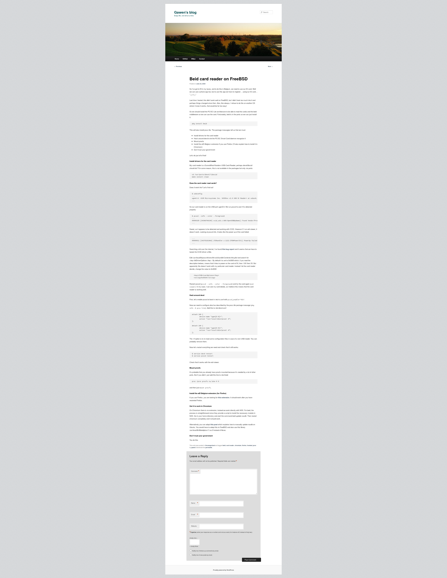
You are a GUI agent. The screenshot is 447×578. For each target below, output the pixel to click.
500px (193, 59)
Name (194, 503)
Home (177, 59)
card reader (230, 445)
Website (194, 526)
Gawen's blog (185, 12)
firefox (244, 445)
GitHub (185, 59)
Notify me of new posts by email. (202, 555)
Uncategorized (210, 445)
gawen (193, 447)
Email (194, 514)
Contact (202, 59)
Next (270, 66)
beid (224, 445)
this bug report (228, 249)
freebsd (249, 445)
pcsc (254, 445)
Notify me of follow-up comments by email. (205, 551)
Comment (195, 471)
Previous (178, 66)
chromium (238, 445)
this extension (223, 397)
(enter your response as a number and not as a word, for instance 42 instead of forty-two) (221, 532)
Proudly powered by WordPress (223, 570)
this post (214, 424)
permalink (208, 447)
